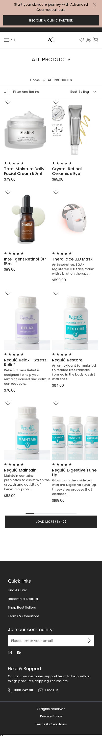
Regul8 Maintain (20, 470)
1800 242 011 (23, 690)
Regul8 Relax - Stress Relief (25, 362)
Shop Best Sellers (22, 607)
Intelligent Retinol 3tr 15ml (25, 261)
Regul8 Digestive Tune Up (74, 472)
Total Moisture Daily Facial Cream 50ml (24, 171)
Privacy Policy (51, 716)
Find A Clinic (17, 590)
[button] (95, 39)
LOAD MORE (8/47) (51, 522)
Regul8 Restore (67, 360)
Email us (52, 690)
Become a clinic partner (51, 20)
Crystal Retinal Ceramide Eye (67, 171)
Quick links (19, 581)
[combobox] (14, 41)
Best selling (79, 91)
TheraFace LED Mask (72, 259)
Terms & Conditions (24, 616)
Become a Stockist (23, 598)
